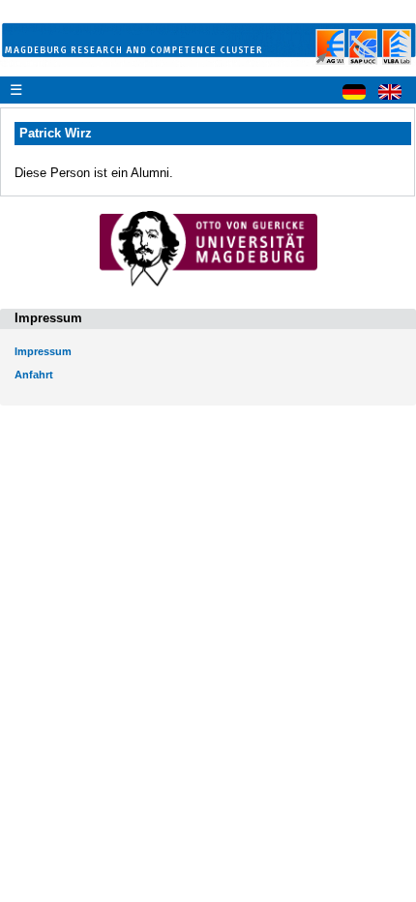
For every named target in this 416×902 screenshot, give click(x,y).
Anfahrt (34, 374)
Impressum (43, 351)
